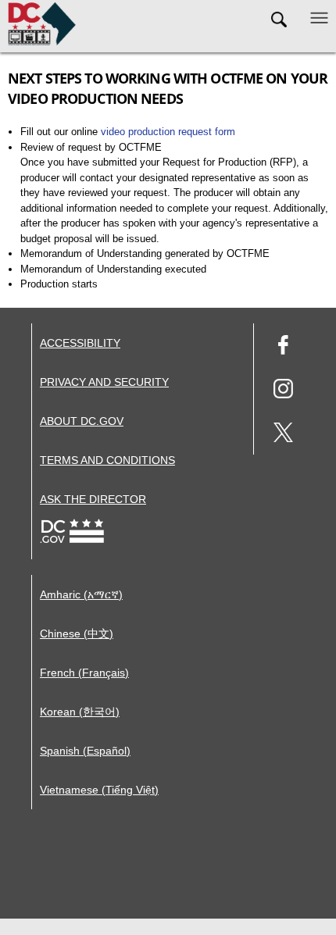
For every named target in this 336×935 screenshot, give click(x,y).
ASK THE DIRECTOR (93, 499)
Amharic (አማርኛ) (81, 594)
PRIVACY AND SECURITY (104, 382)
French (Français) (84, 672)
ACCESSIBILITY (80, 343)
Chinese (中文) (76, 633)
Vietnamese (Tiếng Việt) (99, 789)
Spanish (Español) (85, 750)
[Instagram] (283, 391)
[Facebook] (283, 347)
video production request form (168, 131)
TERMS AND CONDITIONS (107, 460)
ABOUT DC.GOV (81, 421)
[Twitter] (283, 435)
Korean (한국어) (80, 711)
